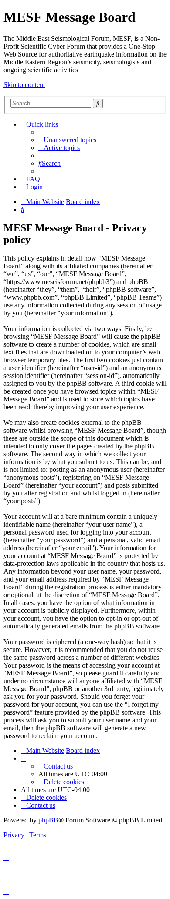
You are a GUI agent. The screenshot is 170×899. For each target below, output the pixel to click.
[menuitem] (67, 140)
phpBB (48, 820)
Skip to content (24, 84)
